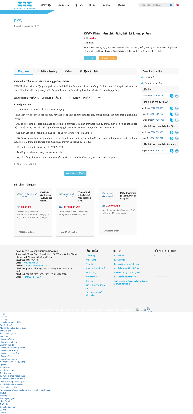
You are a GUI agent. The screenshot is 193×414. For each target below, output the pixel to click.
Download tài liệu (152, 71)
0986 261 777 (157, 114)
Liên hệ (121, 5)
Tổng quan (24, 71)
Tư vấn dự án (119, 260)
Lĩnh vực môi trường (9, 350)
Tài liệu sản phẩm (89, 71)
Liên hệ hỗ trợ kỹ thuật (155, 101)
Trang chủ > (19, 26)
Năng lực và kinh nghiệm (10, 322)
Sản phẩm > (29, 26)
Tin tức (93, 5)
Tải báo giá (149, 77)
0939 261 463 (158, 120)
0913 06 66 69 (156, 96)
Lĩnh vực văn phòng (8, 359)
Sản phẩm (63, 5)
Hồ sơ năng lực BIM (8, 387)
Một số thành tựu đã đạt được (13, 328)
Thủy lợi (89, 264)
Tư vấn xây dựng (7, 370)
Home (2, 314)
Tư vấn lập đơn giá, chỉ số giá (12, 379)
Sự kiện (107, 5)
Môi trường (91, 272)
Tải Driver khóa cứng (153, 83)
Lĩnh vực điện (6, 356)
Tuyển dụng (5, 404)
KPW (37, 26)
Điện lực (89, 281)
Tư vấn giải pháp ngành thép (126, 264)
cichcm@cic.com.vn (32, 277)
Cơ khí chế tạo (92, 277)
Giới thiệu (46, 5)
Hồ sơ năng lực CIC (8, 333)
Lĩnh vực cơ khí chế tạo (10, 353)
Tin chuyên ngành (8, 398)
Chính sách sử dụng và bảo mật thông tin (115, 310)
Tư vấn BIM (119, 255)
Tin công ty (5, 396)
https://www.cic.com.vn (36, 265)
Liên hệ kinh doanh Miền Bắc (159, 126)
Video (68, 71)
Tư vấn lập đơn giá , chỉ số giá (126, 268)
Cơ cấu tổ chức (6, 325)
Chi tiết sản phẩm (26, 232)
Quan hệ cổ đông (7, 407)
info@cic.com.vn (30, 263)
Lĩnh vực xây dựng (8, 339)
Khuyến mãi (5, 401)
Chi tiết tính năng (47, 71)
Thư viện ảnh (5, 331)
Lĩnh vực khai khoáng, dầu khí (13, 348)
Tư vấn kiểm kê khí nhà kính (126, 277)
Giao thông (91, 260)
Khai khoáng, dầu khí (95, 268)
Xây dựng (90, 255)
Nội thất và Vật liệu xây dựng (12, 362)
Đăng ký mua (108, 58)
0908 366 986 (157, 108)
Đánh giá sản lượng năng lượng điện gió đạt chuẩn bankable (26, 390)
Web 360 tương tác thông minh (127, 272)
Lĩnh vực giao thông (8, 342)
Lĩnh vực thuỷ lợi (7, 345)
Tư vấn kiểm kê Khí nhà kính (12, 384)
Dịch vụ (78, 5)
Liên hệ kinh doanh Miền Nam (159, 144)
